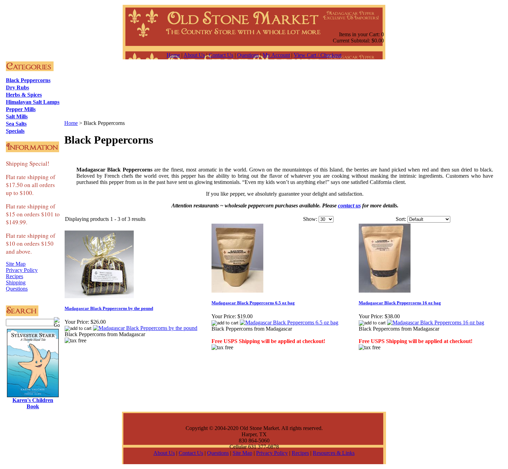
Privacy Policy (22, 270)
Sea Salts (16, 124)
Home (173, 55)
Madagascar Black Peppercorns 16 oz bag (400, 302)
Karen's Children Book (32, 403)
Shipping (16, 282)
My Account (276, 55)
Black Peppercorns (28, 80)
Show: (310, 219)
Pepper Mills (21, 109)
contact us (349, 205)
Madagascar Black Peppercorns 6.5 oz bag (253, 302)
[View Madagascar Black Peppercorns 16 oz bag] (435, 322)
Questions (248, 55)
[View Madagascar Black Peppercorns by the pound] (145, 328)
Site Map (16, 264)
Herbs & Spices (24, 95)
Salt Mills (17, 116)
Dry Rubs (17, 87)
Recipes (14, 276)
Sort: (401, 219)
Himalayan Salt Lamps (32, 102)
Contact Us (221, 55)
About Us (194, 55)
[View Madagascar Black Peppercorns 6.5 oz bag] (289, 322)
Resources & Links (334, 453)
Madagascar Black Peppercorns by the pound (109, 308)
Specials (15, 131)
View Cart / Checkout (317, 55)
